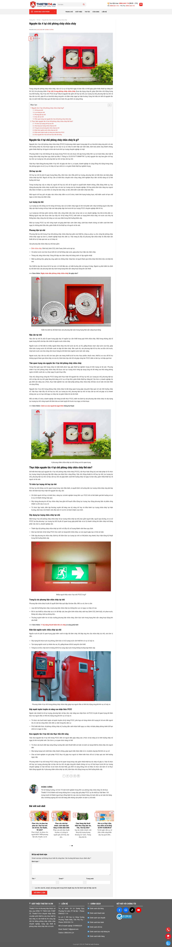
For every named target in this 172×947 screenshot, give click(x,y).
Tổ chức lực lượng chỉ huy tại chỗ (44, 123)
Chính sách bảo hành (97, 922)
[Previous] (32, 824)
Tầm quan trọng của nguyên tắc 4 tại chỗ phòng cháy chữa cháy (53, 119)
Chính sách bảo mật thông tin (100, 932)
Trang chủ (69, 11)
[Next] (110, 824)
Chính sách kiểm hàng (97, 936)
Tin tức (87, 11)
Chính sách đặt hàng (97, 908)
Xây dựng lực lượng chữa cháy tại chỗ (45, 126)
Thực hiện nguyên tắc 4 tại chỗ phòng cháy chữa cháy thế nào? (52, 121)
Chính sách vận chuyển (97, 918)
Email (61, 878)
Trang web (90, 878)
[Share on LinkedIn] (78, 776)
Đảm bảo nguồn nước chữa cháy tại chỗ (46, 130)
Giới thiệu (78, 11)
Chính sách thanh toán (97, 913)
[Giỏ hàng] (141, 4)
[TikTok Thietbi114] (132, 910)
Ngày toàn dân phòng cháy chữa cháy (54, 273)
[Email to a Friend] (71, 776)
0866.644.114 (124, 3)
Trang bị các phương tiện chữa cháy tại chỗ (47, 128)
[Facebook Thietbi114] (119, 910)
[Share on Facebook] (64, 776)
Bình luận (35, 861)
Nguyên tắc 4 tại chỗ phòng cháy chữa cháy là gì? (48, 108)
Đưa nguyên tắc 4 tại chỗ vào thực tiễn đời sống (48, 134)
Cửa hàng (95, 11)
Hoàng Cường (49, 29)
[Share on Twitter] (67, 776)
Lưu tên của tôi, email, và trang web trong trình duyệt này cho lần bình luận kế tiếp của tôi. (66, 888)
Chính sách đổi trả (96, 927)
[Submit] (83, 4)
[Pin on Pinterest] (74, 776)
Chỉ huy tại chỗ (39, 110)
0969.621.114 (114, 5)
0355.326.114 (130, 5)
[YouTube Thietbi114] (138, 910)
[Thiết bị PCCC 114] (43, 4)
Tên (34, 878)
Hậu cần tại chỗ (39, 117)
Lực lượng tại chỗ (40, 112)
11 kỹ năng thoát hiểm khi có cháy (53, 625)
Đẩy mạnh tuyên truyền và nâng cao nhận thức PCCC (49, 132)
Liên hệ (104, 11)
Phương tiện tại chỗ (40, 114)
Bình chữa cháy (36, 248)
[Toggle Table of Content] (108, 105)
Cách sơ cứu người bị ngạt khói (52, 406)
